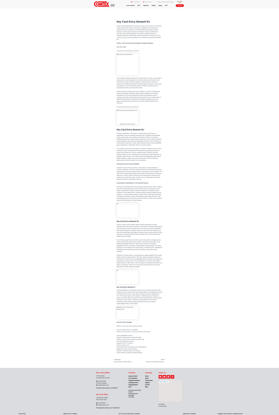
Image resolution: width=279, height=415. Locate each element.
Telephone (146, 5)
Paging (160, 5)
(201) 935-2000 (121, 47)
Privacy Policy (22, 413)
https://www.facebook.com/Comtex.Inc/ (128, 106)
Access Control (130, 5)
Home (158, 2)
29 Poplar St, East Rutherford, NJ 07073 (128, 50)
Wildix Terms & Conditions (189, 413)
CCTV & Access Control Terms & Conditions (129, 413)
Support (171, 2)
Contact (167, 2)
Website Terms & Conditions (70, 413)
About (162, 2)
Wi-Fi (166, 5)
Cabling (153, 5)
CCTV (138, 5)
